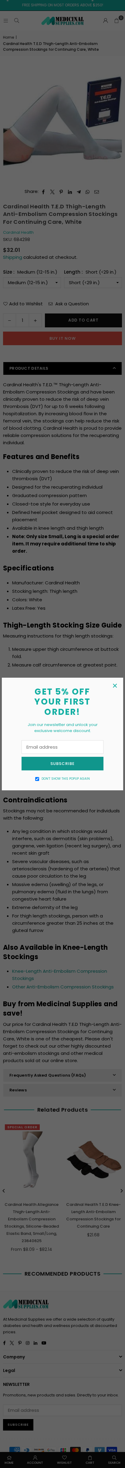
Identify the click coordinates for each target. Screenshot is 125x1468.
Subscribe (62, 763)
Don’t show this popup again (66, 778)
